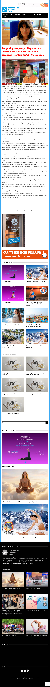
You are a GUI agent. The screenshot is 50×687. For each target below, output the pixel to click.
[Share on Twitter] (21, 210)
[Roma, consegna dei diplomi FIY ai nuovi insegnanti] (13, 364)
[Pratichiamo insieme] (13, 272)
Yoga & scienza (40, 14)
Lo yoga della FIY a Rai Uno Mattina (34, 588)
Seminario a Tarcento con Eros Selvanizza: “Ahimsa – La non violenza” (11, 346)
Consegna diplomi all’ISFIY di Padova (10, 394)
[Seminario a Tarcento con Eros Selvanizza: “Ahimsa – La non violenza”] (13, 336)
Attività (23, 14)
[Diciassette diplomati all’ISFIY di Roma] (37, 385)
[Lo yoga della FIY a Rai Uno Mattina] (37, 579)
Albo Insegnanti (17, 14)
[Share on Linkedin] (32, 210)
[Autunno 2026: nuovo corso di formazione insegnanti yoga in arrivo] (25, 484)
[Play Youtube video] (25, 72)
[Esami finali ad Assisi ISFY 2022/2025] (13, 626)
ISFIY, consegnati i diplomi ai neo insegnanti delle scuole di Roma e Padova (36, 373)
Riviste (34, 14)
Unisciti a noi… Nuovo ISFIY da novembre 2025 (36, 635)
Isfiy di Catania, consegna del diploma (10, 413)
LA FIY (7, 14)
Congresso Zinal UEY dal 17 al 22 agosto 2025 (36, 610)
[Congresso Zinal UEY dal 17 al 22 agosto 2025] (37, 601)
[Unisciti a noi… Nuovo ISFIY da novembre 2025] (37, 626)
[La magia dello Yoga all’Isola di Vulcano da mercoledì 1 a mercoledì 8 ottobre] (37, 315)
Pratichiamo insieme (6, 281)
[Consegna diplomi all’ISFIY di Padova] (13, 385)
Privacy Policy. (36, 677)
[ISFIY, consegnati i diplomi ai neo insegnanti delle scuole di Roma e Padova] (37, 364)
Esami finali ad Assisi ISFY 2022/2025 (10, 635)
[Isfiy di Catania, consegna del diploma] (13, 404)
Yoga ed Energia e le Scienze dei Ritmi (10, 325)
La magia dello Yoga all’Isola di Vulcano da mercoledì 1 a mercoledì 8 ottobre (35, 325)
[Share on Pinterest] (28, 210)
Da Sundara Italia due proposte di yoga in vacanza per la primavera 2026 (35, 282)
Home (3, 14)
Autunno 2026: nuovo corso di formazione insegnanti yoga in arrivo (22, 502)
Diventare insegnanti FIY (20, 682)
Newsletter (29, 14)
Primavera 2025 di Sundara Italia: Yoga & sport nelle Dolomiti (36, 346)
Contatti (4, 16)
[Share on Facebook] (18, 210)
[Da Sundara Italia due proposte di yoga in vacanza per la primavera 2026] (37, 272)
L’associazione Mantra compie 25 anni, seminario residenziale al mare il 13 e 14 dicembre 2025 (35, 304)
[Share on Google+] (25, 210)
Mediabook (19, 678)
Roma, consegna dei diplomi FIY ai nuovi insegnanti (11, 373)
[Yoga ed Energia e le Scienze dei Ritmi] (13, 315)
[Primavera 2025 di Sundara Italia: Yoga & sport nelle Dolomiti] (37, 336)
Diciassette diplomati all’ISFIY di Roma (35, 394)
